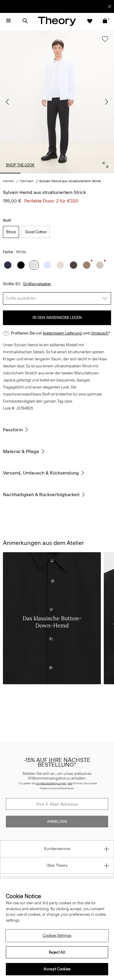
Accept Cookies (57, 969)
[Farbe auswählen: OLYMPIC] (47, 265)
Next (105, 102)
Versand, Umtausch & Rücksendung (41, 473)
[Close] (109, 6)
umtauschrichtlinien (66, 3)
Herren (8, 181)
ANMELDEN (57, 822)
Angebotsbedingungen (51, 783)
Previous (9, 102)
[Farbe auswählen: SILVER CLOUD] (100, 265)
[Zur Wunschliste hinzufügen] (103, 41)
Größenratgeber (37, 284)
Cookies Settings (57, 935)
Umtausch (99, 333)
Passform (13, 429)
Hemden (27, 181)
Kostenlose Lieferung (27, 3)
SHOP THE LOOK (20, 165)
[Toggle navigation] (8, 21)
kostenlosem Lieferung (62, 333)
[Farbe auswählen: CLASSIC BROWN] (73, 265)
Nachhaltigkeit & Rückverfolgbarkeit (41, 494)
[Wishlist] (89, 21)
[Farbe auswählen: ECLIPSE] (8, 265)
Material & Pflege (21, 451)
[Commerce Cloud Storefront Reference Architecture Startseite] (57, 21)
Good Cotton (36, 232)
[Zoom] (104, 163)
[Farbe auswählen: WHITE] (34, 265)
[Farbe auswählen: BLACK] (21, 265)
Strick (11, 232)
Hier (70, 783)
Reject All (57, 952)
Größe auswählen (21, 298)
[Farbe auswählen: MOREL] (86, 265)
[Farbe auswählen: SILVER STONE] (60, 265)
